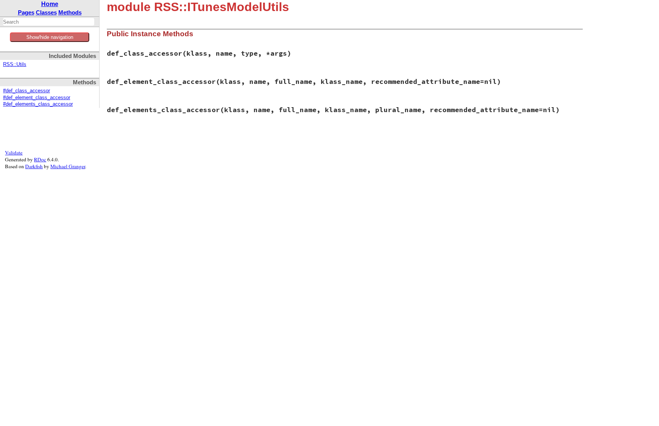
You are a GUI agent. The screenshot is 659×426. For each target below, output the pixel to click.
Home (49, 4)
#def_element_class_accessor (36, 97)
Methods (70, 12)
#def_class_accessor (26, 90)
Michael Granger (67, 166)
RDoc (40, 159)
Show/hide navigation (49, 37)
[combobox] (48, 22)
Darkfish (34, 166)
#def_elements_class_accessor (38, 104)
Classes (46, 12)
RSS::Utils (14, 64)
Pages (26, 12)
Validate (14, 152)
